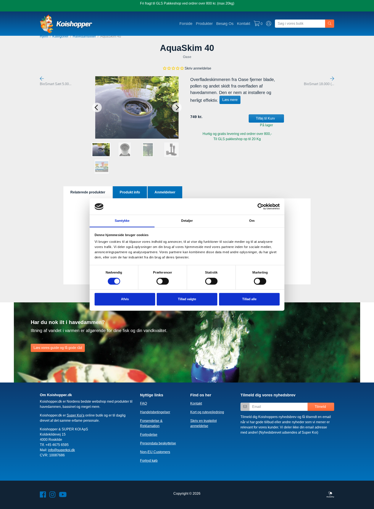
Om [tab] (252, 221)
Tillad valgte (187, 299)
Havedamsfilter (84, 36)
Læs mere (230, 100)
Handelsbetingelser (155, 412)
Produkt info (130, 192)
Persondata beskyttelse (158, 443)
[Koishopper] (66, 23)
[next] (177, 107)
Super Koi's (75, 415)
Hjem (44, 36)
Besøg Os (225, 23)
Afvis (125, 299)
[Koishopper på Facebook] (43, 496)
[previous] (97, 107)
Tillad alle (249, 299)
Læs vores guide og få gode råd (58, 348)
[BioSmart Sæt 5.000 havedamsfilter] (42, 79)
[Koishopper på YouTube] (63, 496)
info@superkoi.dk (61, 450)
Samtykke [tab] (122, 221)
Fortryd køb (149, 460)
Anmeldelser (165, 192)
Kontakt (243, 23)
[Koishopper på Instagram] (52, 496)
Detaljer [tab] (187, 221)
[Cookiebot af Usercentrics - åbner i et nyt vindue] (261, 206)
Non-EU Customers (155, 452)
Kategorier (60, 36)
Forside (185, 23)
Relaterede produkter (87, 192)
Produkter (204, 23)
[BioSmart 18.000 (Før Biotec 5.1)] (332, 79)
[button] (173, 68)
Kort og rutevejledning (207, 412)
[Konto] (268, 23)
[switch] (162, 281)
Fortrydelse (148, 434)
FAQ (143, 403)
